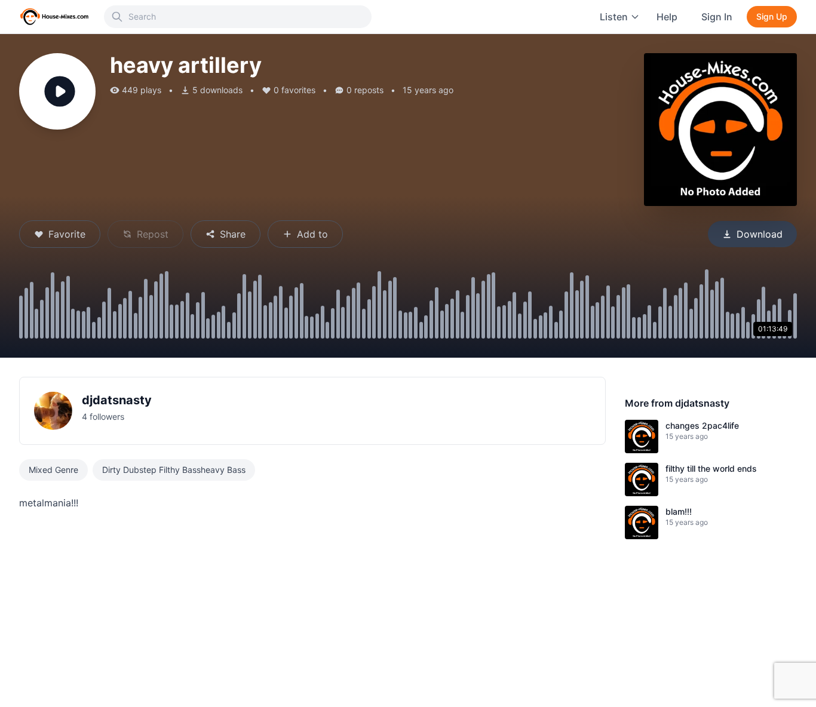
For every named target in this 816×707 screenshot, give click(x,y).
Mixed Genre (53, 470)
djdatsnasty (117, 400)
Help (667, 17)
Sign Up (771, 16)
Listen (614, 17)
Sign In (716, 17)
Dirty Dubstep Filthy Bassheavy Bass (174, 470)
